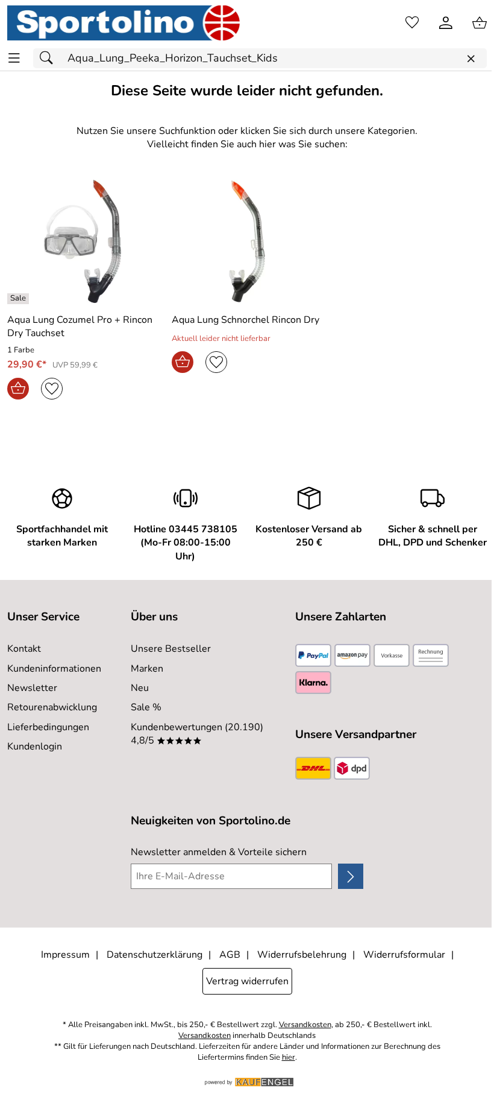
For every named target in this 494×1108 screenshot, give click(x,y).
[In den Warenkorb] (18, 389)
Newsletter (32, 688)
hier (288, 1057)
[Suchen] (49, 58)
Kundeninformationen (54, 668)
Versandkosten (305, 1025)
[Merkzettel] (412, 23)
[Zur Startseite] (123, 23)
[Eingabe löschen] (470, 59)
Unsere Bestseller (171, 648)
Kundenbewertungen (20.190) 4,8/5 (197, 734)
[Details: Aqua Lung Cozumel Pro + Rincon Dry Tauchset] (19, 298)
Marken (147, 668)
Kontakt (24, 648)
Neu (140, 688)
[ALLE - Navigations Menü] (14, 58)
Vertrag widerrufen (247, 981)
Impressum (65, 954)
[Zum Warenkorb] (479, 23)
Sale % (146, 707)
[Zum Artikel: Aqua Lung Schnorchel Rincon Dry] (247, 241)
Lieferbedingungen (48, 727)
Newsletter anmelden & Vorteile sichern (219, 852)
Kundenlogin (34, 746)
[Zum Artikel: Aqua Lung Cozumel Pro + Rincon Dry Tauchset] (82, 241)
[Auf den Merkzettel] (52, 389)
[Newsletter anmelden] (350, 876)
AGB (229, 954)
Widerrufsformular (404, 954)
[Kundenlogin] (446, 23)
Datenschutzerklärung (154, 954)
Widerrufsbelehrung (301, 954)
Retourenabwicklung (52, 707)
